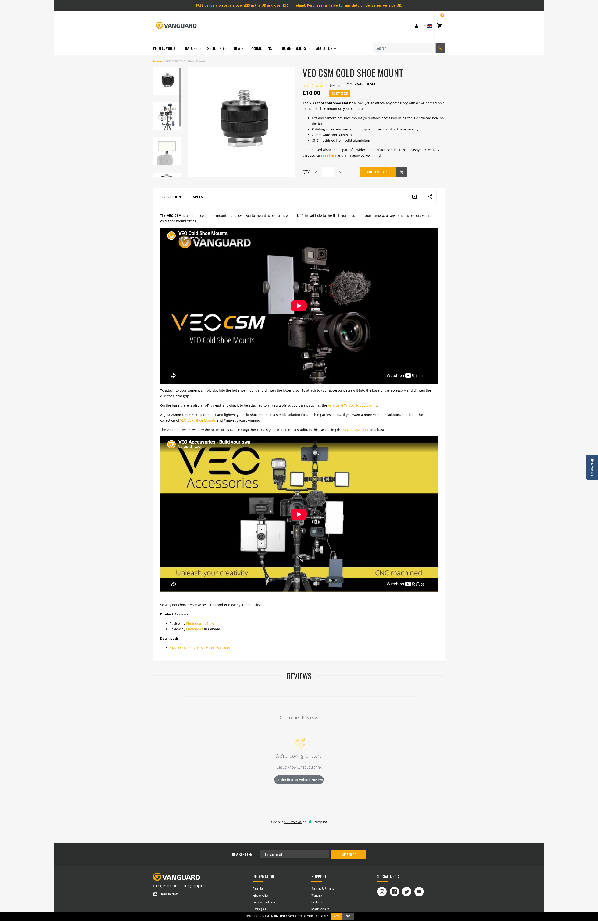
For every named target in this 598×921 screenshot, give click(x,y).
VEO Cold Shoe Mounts (198, 420)
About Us (324, 48)
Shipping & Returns (322, 888)
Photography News (201, 623)
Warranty (316, 895)
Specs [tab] (198, 197)
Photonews (194, 629)
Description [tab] (170, 197)
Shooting (216, 48)
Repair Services (320, 908)
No (348, 916)
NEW (238, 48)
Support (319, 877)
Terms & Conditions (264, 901)
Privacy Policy (260, 895)
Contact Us (175, 893)
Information (263, 877)
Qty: (306, 171)
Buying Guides (294, 48)
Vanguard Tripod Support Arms (352, 405)
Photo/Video (164, 48)
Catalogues (259, 908)
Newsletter (242, 854)
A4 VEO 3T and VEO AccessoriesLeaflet (200, 648)
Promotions (262, 48)
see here (329, 155)
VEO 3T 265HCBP (356, 429)
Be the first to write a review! (299, 779)
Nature (191, 48)
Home (157, 61)
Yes (336, 916)
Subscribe (348, 854)
